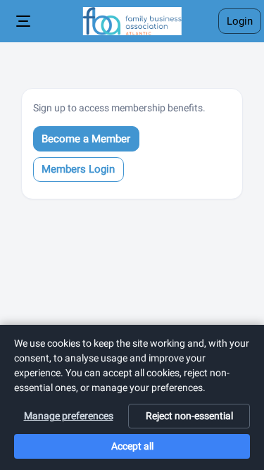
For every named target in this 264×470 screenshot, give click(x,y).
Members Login (78, 169)
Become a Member (86, 138)
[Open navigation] (23, 21)
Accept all (132, 446)
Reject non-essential (189, 415)
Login (240, 21)
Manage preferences (68, 415)
